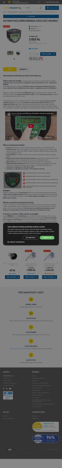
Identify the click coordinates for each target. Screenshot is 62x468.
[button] (16, 242)
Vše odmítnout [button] (31, 237)
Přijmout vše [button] (47, 237)
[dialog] (31, 234)
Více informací (37, 233)
